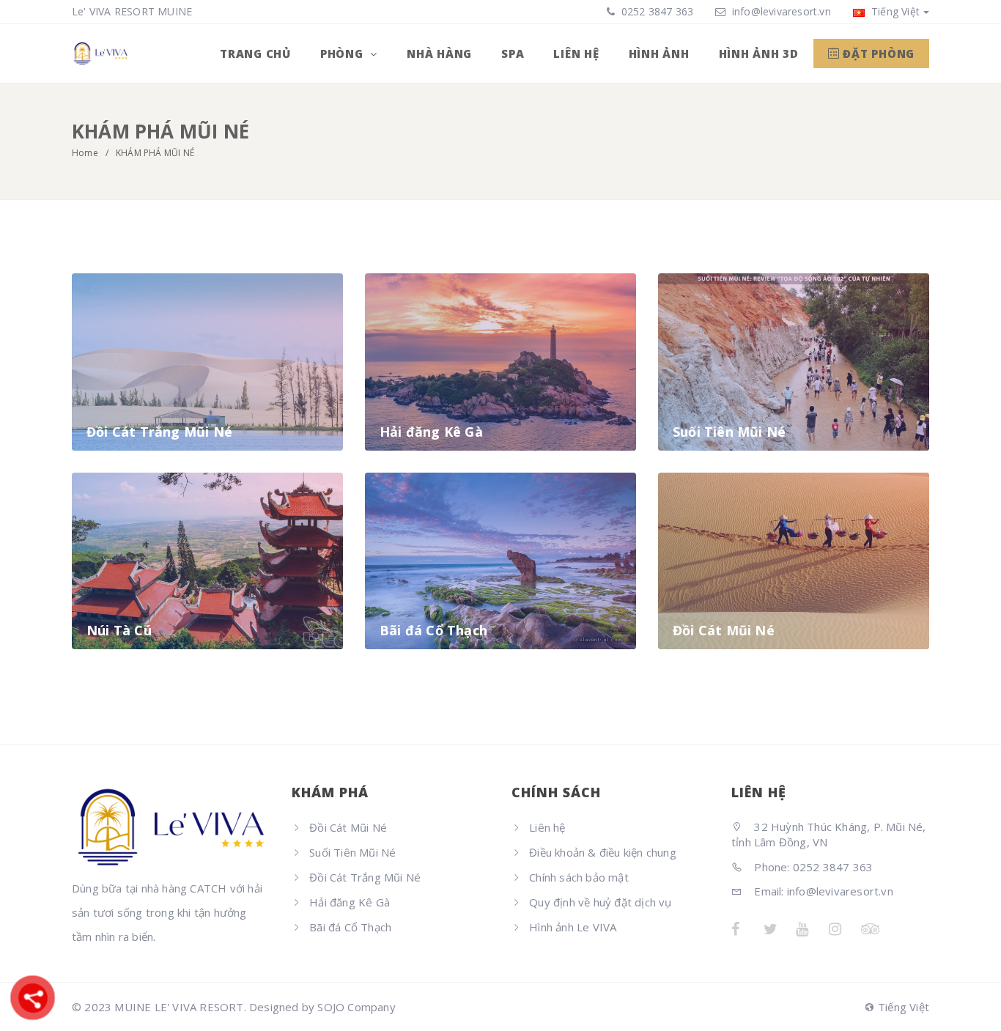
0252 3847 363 (656, 11)
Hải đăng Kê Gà (349, 902)
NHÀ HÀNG (439, 53)
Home (85, 153)
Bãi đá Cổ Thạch (350, 927)
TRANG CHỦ (255, 53)
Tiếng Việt (894, 11)
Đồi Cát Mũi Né (348, 827)
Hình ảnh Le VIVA (572, 927)
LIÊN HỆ (576, 53)
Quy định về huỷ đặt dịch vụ (600, 902)
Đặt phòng (877, 53)
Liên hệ (547, 827)
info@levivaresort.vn (781, 11)
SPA (512, 53)
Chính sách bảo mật (579, 877)
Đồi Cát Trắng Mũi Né (365, 877)
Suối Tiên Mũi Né (352, 852)
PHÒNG (343, 53)
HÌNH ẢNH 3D (759, 53)
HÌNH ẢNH (659, 53)
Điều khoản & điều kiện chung (602, 852)
